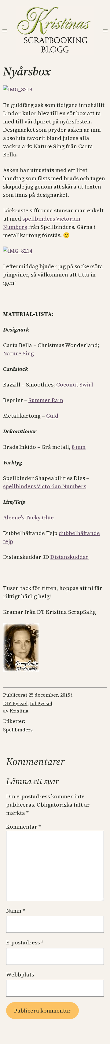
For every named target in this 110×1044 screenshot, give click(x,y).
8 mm (79, 447)
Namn (15, 910)
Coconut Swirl (74, 384)
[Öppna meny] (5, 31)
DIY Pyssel (15, 703)
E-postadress (24, 942)
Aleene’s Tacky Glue (28, 517)
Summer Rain (45, 400)
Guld (52, 415)
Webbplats (20, 974)
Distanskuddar (69, 557)
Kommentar (23, 826)
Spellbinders (18, 729)
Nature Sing (18, 353)
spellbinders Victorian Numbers (44, 486)
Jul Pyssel (41, 703)
